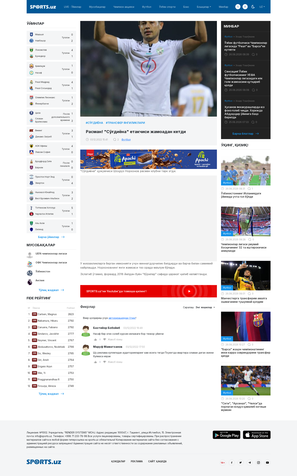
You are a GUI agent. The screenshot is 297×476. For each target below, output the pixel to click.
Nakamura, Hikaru (45, 320)
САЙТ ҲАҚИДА (157, 461)
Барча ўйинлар (48, 237)
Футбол (146, 6)
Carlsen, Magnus (45, 314)
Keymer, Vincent (44, 340)
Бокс (186, 6)
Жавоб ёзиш (115, 339)
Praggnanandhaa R (46, 379)
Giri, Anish (41, 359)
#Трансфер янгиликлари (125, 122)
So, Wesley (42, 353)
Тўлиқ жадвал (48, 290)
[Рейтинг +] (95, 339)
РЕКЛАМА (137, 461)
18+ (223, 462)
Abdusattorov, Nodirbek (49, 346)
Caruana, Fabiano (45, 327)
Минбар (223, 6)
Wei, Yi (39, 372)
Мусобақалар (97, 6)
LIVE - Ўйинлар (72, 6)
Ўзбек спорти (167, 6)
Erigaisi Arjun (42, 366)
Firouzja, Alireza (44, 385)
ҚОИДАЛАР (118, 461)
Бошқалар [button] (203, 6)
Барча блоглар (243, 133)
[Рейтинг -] (104, 339)
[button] (245, 6)
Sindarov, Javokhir (46, 333)
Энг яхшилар (204, 307)
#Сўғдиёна (94, 122)
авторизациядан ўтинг (122, 317)
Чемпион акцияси (123, 6)
